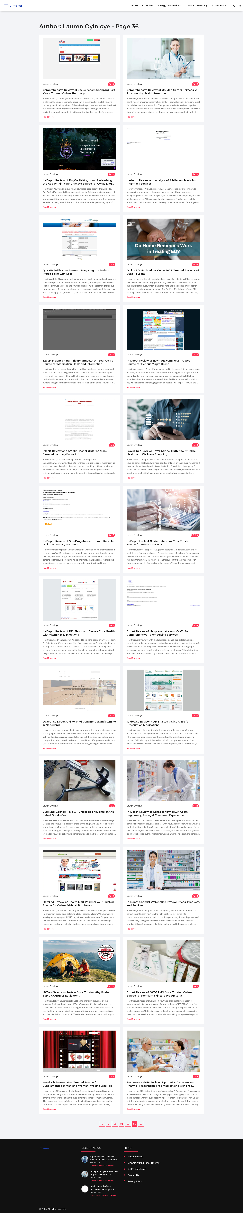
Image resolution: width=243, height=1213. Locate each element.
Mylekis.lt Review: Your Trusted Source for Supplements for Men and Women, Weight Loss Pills (77, 1084)
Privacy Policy (135, 1181)
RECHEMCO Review (142, 5)
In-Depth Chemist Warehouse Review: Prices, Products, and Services (163, 903)
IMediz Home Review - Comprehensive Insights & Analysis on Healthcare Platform (102, 1188)
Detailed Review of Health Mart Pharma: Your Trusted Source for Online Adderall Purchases (78, 903)
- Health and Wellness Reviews (103, 1195)
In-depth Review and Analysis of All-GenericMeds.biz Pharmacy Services (161, 182)
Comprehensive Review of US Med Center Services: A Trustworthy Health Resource (162, 91)
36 (134, 1123)
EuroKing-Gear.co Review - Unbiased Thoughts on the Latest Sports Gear (78, 813)
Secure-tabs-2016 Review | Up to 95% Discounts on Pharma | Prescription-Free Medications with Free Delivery (160, 1084)
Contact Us (133, 1175)
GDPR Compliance (137, 1168)
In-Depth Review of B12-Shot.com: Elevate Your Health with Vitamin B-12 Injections (79, 633)
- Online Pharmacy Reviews (102, 1165)
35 (128, 1123)
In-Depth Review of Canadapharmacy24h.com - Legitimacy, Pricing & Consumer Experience (158, 813)
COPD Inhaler (220, 5)
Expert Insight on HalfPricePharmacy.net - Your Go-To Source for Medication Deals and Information (78, 362)
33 (115, 1123)
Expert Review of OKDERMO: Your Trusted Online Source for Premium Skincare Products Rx (159, 994)
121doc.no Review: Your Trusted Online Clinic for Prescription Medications (158, 723)
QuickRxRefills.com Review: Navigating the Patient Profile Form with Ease (76, 272)
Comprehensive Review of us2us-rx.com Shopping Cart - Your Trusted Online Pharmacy (79, 91)
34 (121, 1123)
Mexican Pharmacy (196, 5)
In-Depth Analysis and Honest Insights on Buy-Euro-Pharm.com (104, 1173)
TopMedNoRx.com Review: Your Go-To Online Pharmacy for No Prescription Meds (103, 1158)
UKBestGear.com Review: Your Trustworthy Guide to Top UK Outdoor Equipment (77, 994)
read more (48, 116)
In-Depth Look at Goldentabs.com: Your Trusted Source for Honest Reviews (158, 543)
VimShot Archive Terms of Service (144, 1162)
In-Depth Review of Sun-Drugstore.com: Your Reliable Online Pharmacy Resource (78, 543)
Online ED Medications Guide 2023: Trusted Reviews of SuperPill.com (163, 272)
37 (141, 1123)
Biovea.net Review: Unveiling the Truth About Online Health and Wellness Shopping (161, 452)
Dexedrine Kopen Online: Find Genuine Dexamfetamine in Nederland (79, 723)
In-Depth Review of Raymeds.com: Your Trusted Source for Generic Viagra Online (159, 362)
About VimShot (135, 1156)
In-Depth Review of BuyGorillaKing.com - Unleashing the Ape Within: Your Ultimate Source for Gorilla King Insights (77, 182)
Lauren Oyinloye (50, 83)
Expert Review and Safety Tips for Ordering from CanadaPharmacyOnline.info (75, 452)
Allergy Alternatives (169, 5)
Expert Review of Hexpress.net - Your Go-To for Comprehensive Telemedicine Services (158, 633)
